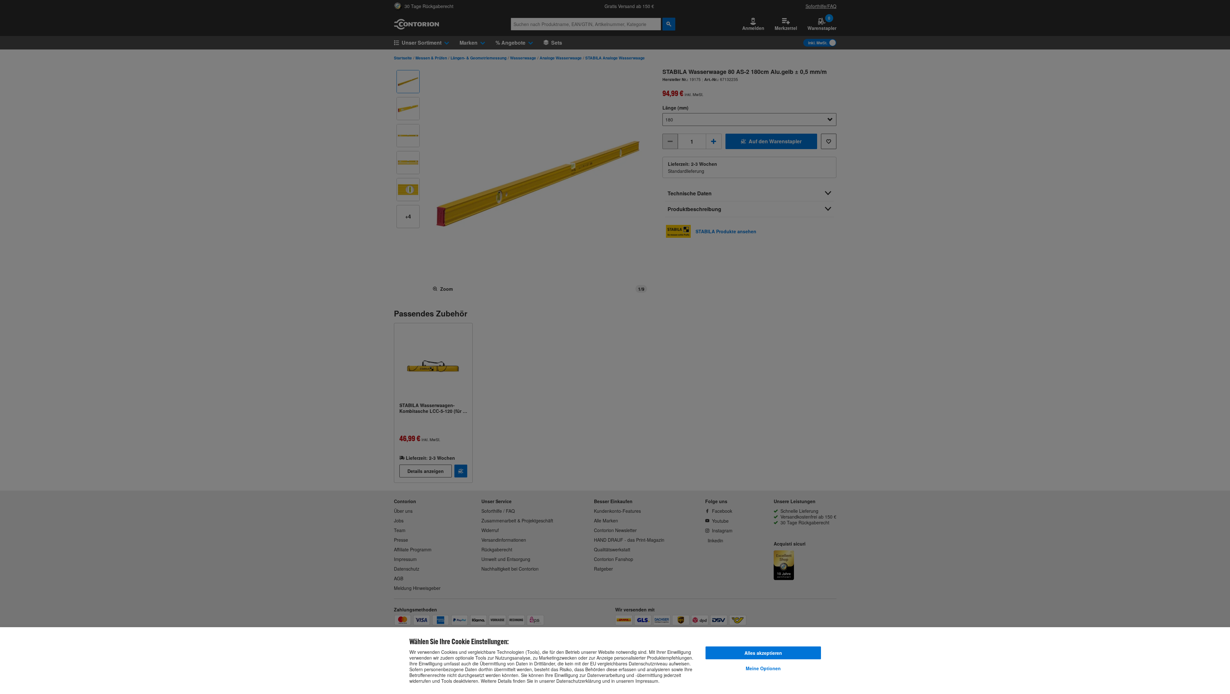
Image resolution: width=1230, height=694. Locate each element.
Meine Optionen (763, 668)
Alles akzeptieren (763, 653)
